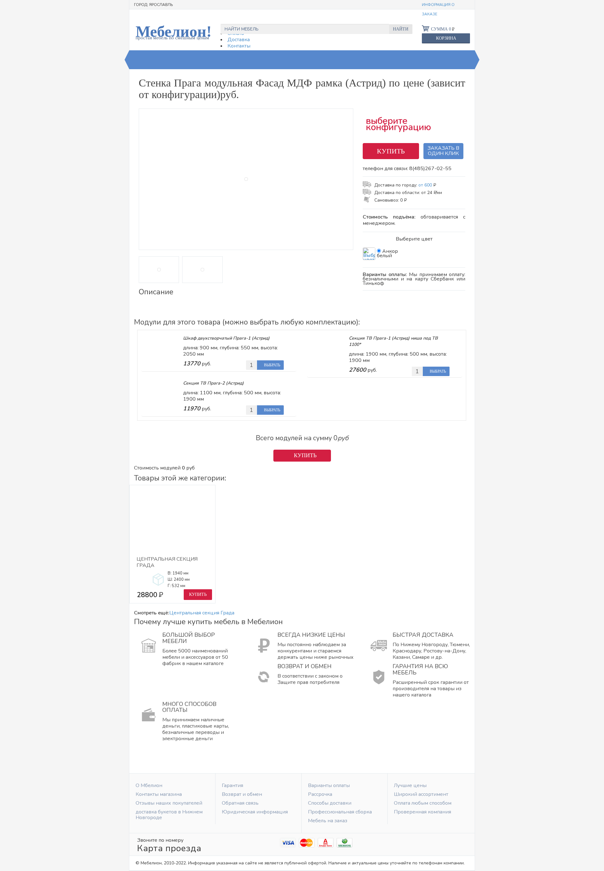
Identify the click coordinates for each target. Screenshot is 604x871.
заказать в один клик (443, 151)
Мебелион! (174, 31)
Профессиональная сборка (340, 811)
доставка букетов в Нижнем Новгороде (169, 814)
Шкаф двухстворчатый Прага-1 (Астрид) (226, 338)
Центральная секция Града (167, 562)
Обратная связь (240, 803)
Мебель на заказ (327, 820)
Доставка (238, 39)
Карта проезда (169, 848)
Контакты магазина (159, 794)
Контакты (238, 45)
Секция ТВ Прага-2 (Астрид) (213, 383)
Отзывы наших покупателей (169, 803)
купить (391, 151)
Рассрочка (320, 794)
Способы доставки (329, 803)
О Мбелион (149, 785)
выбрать (271, 365)
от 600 (426, 185)
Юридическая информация (255, 811)
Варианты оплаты (329, 785)
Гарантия (232, 785)
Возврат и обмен (242, 794)
